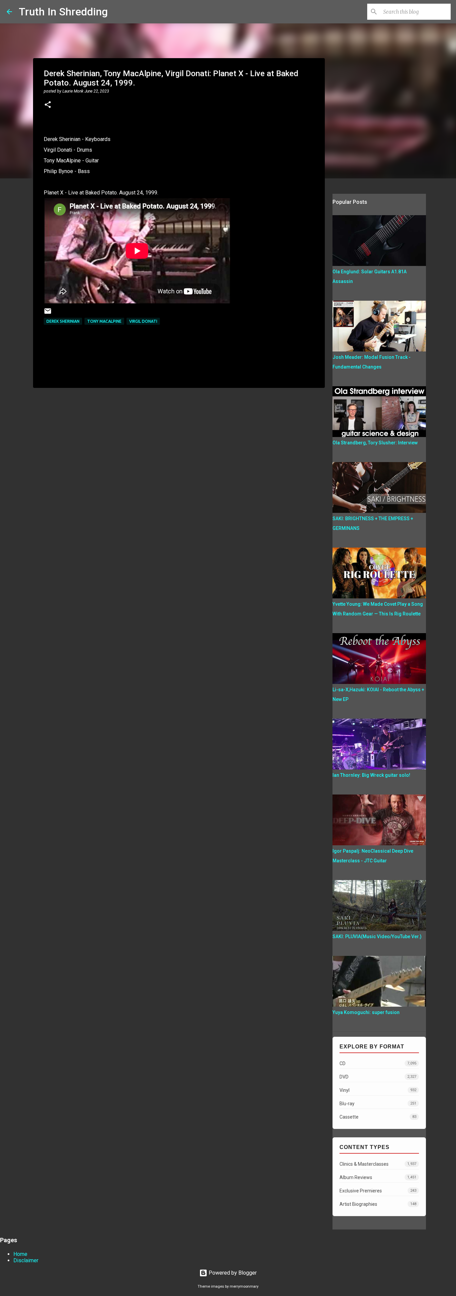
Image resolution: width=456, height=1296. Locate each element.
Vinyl (377, 1090)
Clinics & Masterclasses (377, 1164)
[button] (48, 105)
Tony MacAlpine (104, 321)
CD (377, 1063)
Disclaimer (25, 1260)
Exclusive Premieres (377, 1190)
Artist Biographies (377, 1204)
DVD (377, 1076)
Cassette (377, 1117)
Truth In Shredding (63, 11)
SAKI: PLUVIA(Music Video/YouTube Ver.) (377, 936)
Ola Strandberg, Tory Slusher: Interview (375, 442)
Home (20, 1254)
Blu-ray (377, 1103)
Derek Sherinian (62, 321)
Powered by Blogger (232, 1273)
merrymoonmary (244, 1286)
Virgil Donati (143, 321)
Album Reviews (377, 1177)
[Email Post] (48, 313)
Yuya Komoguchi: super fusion (366, 1012)
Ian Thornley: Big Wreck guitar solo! (371, 775)
